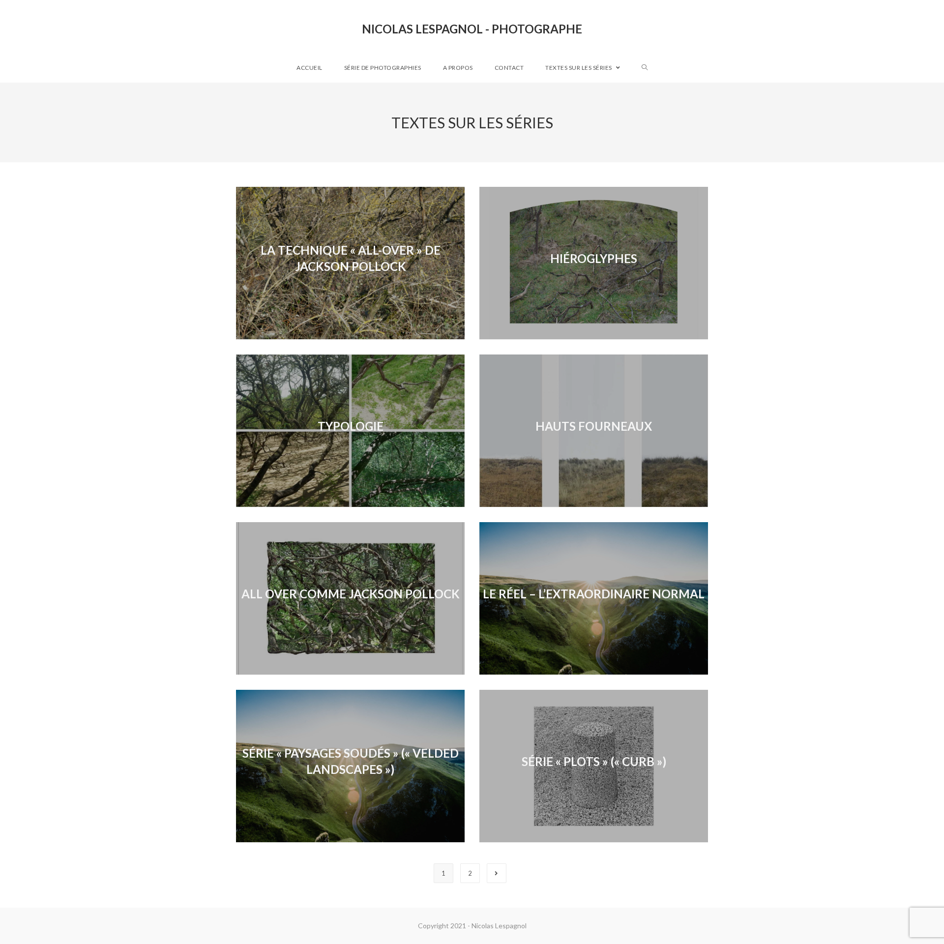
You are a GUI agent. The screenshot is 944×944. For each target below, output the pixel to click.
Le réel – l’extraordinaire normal (594, 594)
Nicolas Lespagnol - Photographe (472, 29)
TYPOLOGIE (351, 426)
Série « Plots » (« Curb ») (594, 761)
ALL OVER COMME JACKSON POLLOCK (350, 594)
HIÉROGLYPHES (593, 258)
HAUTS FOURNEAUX (593, 426)
